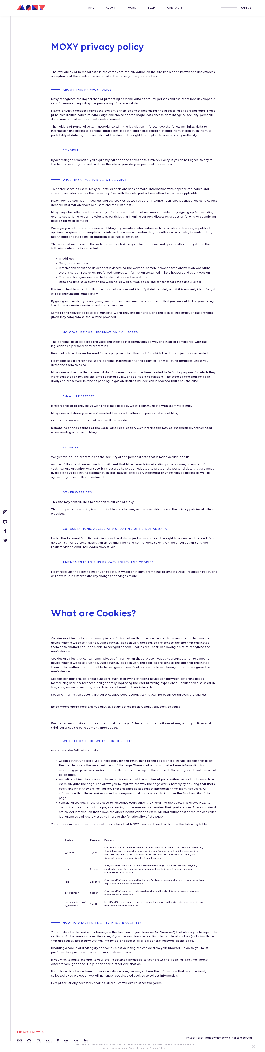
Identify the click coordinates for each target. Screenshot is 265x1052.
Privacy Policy (194, 1037)
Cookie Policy (136, 1048)
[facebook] (5, 530)
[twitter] (5, 540)
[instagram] (5, 512)
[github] (5, 521)
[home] (32, 8)
